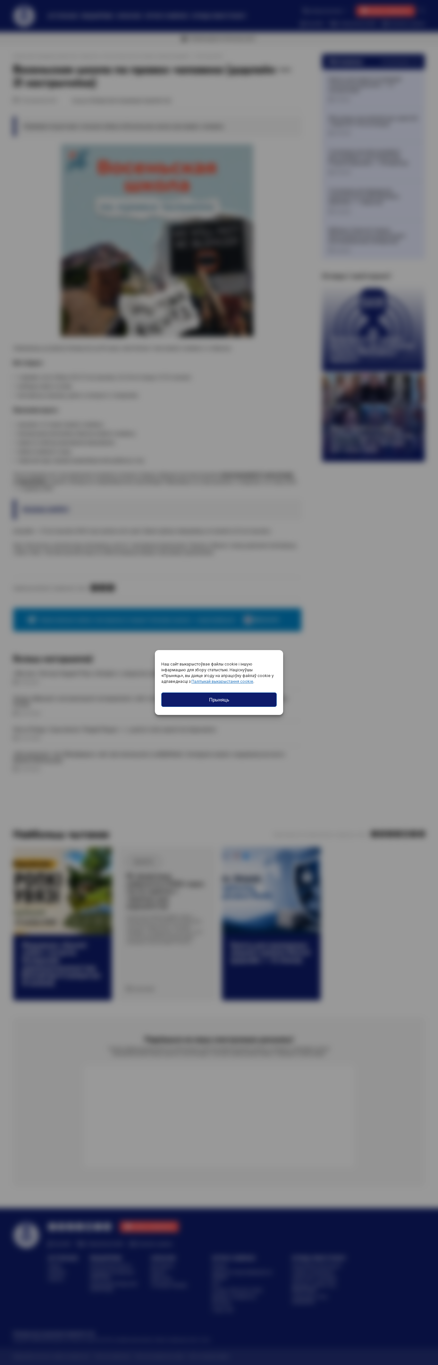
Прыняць (219, 699)
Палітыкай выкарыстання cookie (222, 681)
